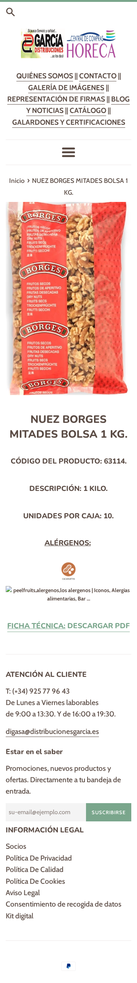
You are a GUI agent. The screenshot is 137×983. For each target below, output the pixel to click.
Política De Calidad (35, 869)
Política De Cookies (35, 881)
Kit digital (19, 916)
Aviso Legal (23, 892)
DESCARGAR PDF (68, 626)
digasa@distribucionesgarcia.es (52, 731)
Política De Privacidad (39, 858)
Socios (16, 846)
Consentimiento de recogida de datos (63, 904)
